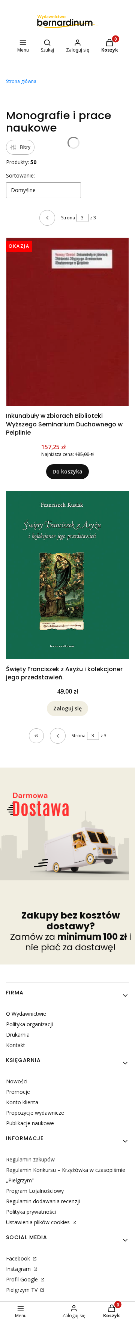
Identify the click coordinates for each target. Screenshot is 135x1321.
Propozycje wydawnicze (35, 1112)
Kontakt (15, 1045)
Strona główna (21, 81)
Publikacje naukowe (30, 1123)
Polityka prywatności (31, 1211)
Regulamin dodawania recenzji (43, 1201)
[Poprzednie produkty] (58, 736)
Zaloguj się (67, 708)
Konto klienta (22, 1102)
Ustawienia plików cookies (38, 1222)
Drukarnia (18, 1034)
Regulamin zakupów (30, 1159)
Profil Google (22, 1279)
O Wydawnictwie (26, 1013)
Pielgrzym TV (22, 1289)
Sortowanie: (20, 175)
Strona (68, 217)
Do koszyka (67, 471)
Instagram (19, 1268)
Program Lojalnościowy (35, 1190)
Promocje (18, 1091)
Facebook (19, 1258)
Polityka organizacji (29, 1024)
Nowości (16, 1081)
